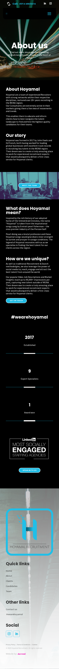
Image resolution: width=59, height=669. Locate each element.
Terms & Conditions (23, 645)
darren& (21, 654)
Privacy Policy (10, 645)
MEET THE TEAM (29, 185)
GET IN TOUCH (16, 300)
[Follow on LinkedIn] (45, 3)
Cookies (34, 645)
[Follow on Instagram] (50, 3)
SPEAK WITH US (30, 470)
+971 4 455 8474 (27, 3)
